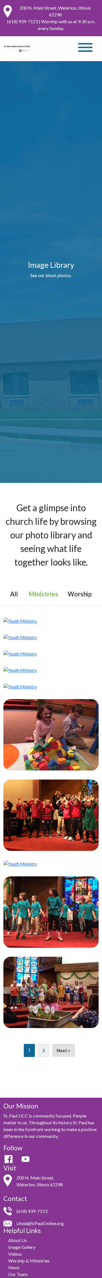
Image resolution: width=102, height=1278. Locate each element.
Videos (15, 1253)
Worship (80, 594)
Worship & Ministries (29, 1260)
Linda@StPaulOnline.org (40, 1223)
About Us (17, 1240)
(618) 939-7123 (22, 21)
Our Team (17, 1274)
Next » (63, 1050)
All (14, 594)
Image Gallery (21, 1247)
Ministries (43, 594)
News (14, 1267)
